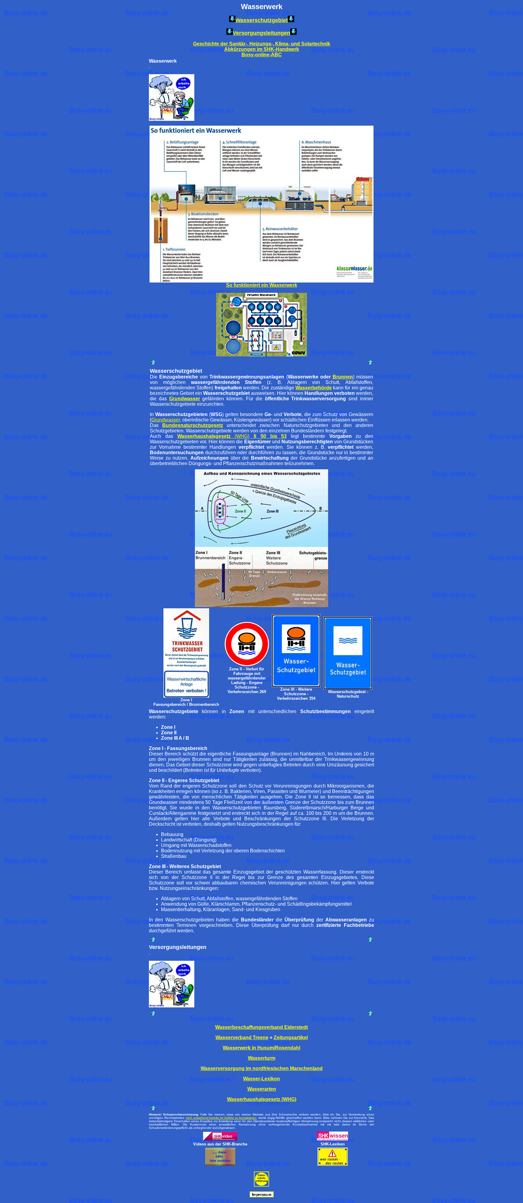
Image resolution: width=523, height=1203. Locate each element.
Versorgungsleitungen (261, 33)
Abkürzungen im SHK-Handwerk (261, 49)
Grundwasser (184, 398)
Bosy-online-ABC (262, 54)
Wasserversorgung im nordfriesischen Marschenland (262, 1068)
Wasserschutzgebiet (261, 20)
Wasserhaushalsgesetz (204, 436)
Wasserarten (261, 1089)
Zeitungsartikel (291, 1037)
